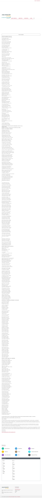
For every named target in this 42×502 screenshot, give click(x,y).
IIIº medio (4, 468)
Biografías (26, 18)
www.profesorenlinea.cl (17, 489)
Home (31, 18)
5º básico (14, 470)
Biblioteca (20, 18)
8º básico (14, 479)
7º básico (14, 476)
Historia (32, 448)
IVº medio (4, 471)
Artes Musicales (7, 454)
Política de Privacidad (11, 496)
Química (6, 451)
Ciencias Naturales (34, 451)
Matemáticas (7, 448)
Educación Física (34, 454)
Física (19, 451)
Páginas (8, 18)
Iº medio (4, 463)
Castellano (20, 448)
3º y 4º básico (14, 467)
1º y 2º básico (14, 463)
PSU (18, 454)
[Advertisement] (21, 7)
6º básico (14, 473)
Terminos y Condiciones (17, 496)
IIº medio (4, 465)
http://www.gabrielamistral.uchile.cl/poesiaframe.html (8, 432)
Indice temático (14, 18)
